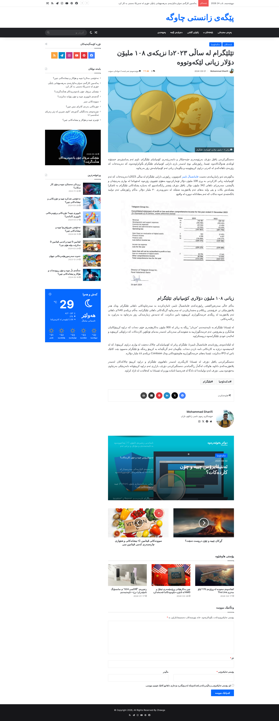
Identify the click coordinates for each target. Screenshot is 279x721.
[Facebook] (182, 395)
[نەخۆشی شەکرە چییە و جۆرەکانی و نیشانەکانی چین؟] (92, 203)
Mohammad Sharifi (219, 71)
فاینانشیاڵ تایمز (190, 176)
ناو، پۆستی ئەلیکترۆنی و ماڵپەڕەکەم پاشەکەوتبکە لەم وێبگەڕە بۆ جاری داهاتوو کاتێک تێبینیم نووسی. (188, 685)
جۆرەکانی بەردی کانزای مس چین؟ (82, 106)
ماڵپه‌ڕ (165, 671)
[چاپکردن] (143, 395)
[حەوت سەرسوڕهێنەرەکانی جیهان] (92, 260)
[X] (174, 395)
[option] (171, 468)
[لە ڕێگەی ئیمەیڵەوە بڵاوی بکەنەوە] (151, 395)
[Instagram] (199, 421)
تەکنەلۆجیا (215, 44)
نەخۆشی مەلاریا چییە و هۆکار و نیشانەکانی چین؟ (76, 78)
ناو (232, 658)
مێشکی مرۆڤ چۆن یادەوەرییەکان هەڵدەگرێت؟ (176, 3)
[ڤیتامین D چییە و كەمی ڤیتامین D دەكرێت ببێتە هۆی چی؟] (92, 246)
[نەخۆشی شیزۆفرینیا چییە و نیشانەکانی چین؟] (92, 232)
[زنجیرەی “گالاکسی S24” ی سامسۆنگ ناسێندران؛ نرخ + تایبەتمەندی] (127, 575)
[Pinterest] (159, 395)
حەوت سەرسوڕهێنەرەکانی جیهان (65, 256)
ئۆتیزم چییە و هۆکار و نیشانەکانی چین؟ (80, 120)
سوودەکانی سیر (91, 101)
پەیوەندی (161, 32)
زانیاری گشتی (193, 32)
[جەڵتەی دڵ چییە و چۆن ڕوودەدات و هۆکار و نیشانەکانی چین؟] (92, 275)
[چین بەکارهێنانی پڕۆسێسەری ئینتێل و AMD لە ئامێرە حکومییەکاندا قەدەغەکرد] (171, 575)
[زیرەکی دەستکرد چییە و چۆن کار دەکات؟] (92, 189)
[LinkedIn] (167, 395)
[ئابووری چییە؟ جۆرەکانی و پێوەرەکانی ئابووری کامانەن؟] (92, 217)
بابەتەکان (209, 32)
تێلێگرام (207, 381)
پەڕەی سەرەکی (225, 32)
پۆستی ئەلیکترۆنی (225, 671)
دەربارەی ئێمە (176, 32)
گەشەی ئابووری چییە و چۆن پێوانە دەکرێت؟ (78, 96)
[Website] (211, 421)
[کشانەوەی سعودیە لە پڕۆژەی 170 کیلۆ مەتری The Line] (214, 575)
